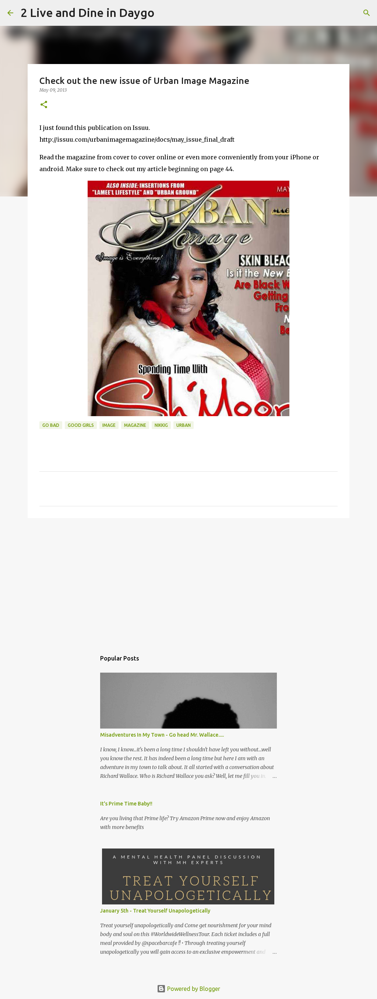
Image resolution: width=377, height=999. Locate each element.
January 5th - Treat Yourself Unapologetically (155, 911)
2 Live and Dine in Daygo (88, 12)
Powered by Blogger (193, 988)
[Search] (165, 13)
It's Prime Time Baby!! (126, 804)
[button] (43, 105)
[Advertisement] (188, 580)
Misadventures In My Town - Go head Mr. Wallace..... (162, 735)
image (109, 425)
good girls (81, 425)
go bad (50, 425)
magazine (135, 425)
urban (183, 425)
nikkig (161, 425)
